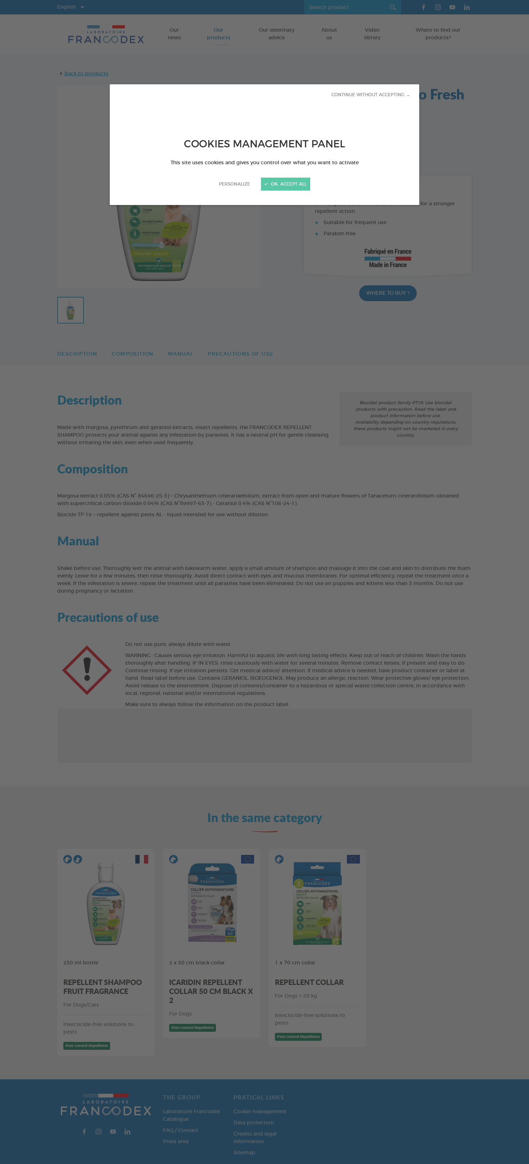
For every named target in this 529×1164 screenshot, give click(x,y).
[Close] (264, 582)
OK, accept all (288, 184)
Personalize (234, 184)
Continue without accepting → (370, 95)
